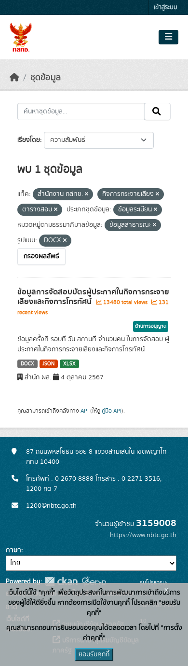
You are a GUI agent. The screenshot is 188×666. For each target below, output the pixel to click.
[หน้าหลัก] (14, 77)
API (85, 410)
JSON (48, 364)
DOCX (27, 364)
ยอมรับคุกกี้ (94, 654)
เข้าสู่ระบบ (165, 7)
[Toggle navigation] (168, 37)
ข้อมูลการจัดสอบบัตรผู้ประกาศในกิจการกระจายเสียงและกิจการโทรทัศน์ (93, 297)
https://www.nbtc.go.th (143, 535)
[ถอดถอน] (86, 194)
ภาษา (13, 550)
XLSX (69, 364)
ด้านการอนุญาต (150, 326)
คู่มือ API (111, 410)
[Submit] (157, 111)
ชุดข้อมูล (45, 77)
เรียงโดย (28, 140)
